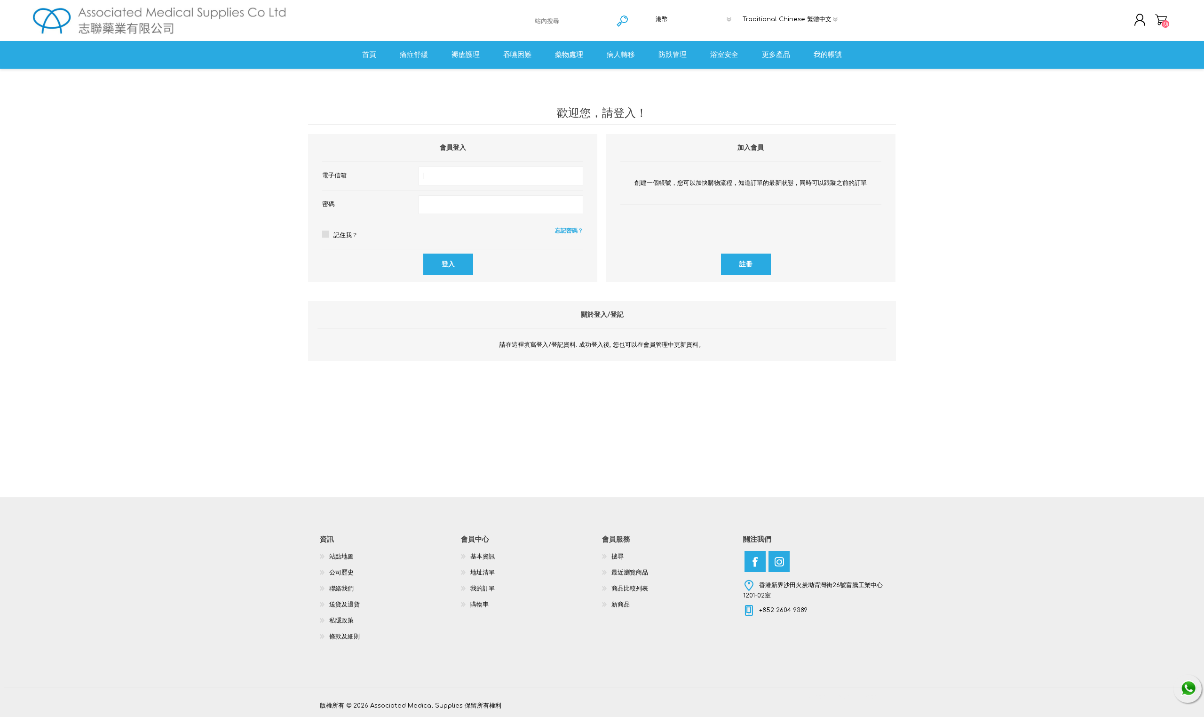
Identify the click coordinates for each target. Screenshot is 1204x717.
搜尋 (617, 556)
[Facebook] (755, 561)
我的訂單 (482, 588)
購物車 (1161, 19)
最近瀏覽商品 (629, 572)
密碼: (328, 204)
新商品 (620, 604)
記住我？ (345, 235)
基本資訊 (482, 556)
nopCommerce (860, 696)
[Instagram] (779, 561)
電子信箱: (335, 175)
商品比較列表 (629, 588)
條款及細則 (344, 636)
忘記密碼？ (569, 230)
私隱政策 (341, 620)
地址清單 (482, 572)
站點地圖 (341, 556)
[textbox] (571, 21)
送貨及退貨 (344, 604)
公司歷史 (341, 572)
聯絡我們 (341, 588)
